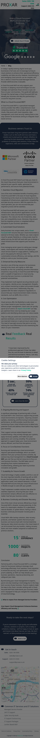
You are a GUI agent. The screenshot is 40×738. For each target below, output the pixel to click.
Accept (35, 376)
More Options (22, 376)
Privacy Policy (26, 370)
